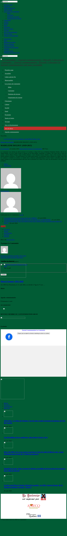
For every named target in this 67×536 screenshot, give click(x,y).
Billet (8, 13)
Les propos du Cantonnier (11, 11)
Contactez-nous (8, 51)
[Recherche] (1, 56)
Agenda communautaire (11, 36)
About (6, 164)
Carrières (6, 49)
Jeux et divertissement (10, 32)
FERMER (3, 274)
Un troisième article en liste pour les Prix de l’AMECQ (20, 218)
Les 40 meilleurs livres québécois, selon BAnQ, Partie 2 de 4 (22, 139)
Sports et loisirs (8, 29)
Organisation (8, 39)
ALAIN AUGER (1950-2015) (12, 257)
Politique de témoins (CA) (12, 52)
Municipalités (8, 10)
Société (6, 23)
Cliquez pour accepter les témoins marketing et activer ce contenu (33, 333)
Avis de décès (8, 34)
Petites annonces (9, 44)
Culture (6, 22)
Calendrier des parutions (11, 47)
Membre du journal (9, 42)
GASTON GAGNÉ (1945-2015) (13, 256)
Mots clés (7, 408)
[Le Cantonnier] (11, 189)
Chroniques (7, 20)
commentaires (8, 406)
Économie (7, 27)
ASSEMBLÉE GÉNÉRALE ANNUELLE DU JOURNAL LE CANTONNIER (27, 220)
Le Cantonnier (5, 149)
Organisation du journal (14, 18)
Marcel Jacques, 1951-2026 (12, 281)
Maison (3, 142)
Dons (5, 40)
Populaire (7, 405)
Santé (5, 25)
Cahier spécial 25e (9, 8)
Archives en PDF (9, 46)
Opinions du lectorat (13, 17)
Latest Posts (7, 166)
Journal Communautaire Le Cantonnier (33, 330)
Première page (8, 5)
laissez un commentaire (35, 149)
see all (21, 215)
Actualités (7, 6)
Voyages (6, 30)
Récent (6, 403)
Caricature (10, 15)
